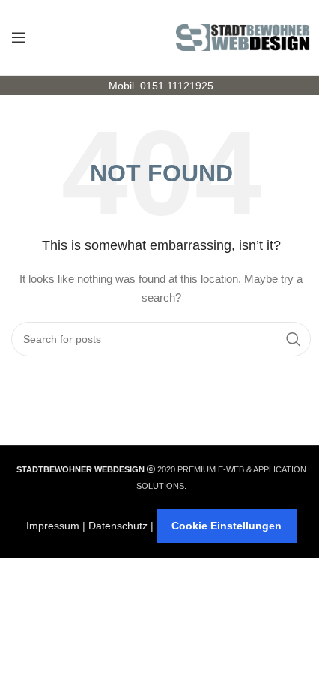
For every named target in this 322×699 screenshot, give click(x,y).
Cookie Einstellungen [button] (226, 526)
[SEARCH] (293, 339)
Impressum (52, 526)
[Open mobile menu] (19, 37)
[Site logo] (243, 37)
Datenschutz (118, 526)
